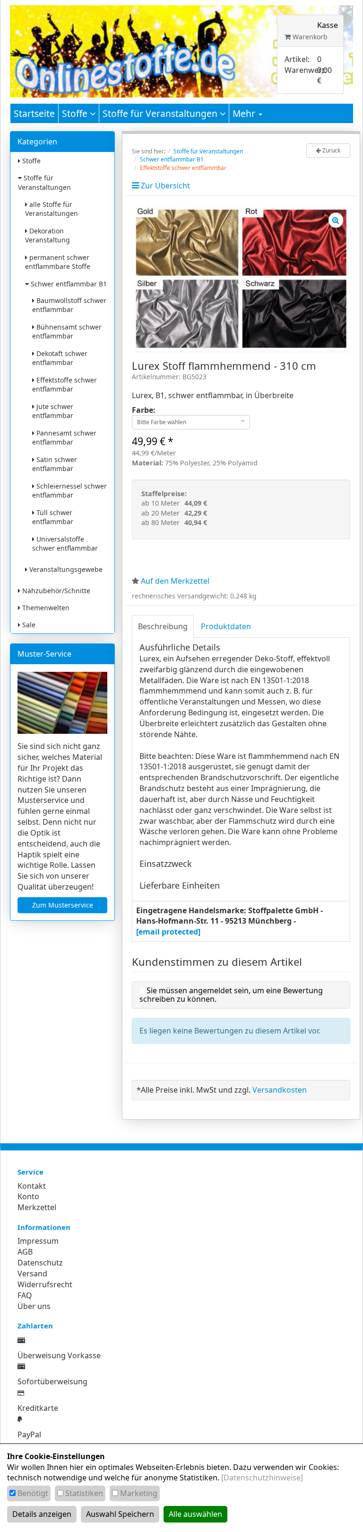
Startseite (34, 113)
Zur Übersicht (165, 185)
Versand (32, 1273)
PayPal (29, 1434)
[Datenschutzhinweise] (262, 1477)
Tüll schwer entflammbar (52, 517)
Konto (28, 1196)
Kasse (327, 25)
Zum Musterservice (62, 904)
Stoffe (76, 113)
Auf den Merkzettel (175, 581)
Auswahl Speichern (120, 1514)
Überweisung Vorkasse (59, 1355)
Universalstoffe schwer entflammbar (65, 543)
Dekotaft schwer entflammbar (59, 358)
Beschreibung (163, 626)
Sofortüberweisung (52, 1381)
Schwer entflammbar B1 (68, 283)
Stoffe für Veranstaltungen (161, 113)
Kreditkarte (37, 1408)
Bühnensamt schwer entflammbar (67, 331)
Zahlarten (35, 1325)
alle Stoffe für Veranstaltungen (51, 209)
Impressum (38, 1241)
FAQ (24, 1295)
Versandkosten (279, 1090)
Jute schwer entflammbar (52, 411)
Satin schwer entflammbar (54, 464)
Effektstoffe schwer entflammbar (64, 384)
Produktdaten (226, 626)
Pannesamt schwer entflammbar (64, 437)
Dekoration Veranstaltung (47, 235)
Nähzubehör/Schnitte (55, 590)
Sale (27, 624)
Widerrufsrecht (44, 1284)
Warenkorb (309, 36)
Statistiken (84, 1493)
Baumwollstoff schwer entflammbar (69, 305)
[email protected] (168, 931)
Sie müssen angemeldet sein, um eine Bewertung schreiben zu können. (231, 994)
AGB (25, 1252)
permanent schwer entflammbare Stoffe (57, 262)
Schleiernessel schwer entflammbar (69, 490)
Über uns (34, 1306)
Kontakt (31, 1186)
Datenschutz (40, 1262)
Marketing (138, 1493)
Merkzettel (36, 1207)
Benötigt (32, 1493)
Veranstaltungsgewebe (65, 569)
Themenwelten (44, 607)
